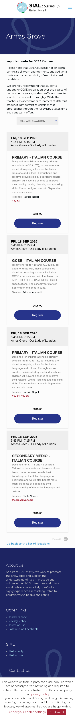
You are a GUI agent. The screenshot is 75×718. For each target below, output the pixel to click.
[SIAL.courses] (35, 7)
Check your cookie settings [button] (27, 712)
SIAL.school (16, 655)
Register (37, 223)
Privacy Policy (17, 621)
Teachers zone (18, 617)
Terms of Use (17, 625)
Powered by (57, 539)
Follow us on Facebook (23, 629)
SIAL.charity (16, 651)
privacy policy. (40, 694)
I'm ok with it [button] (57, 712)
